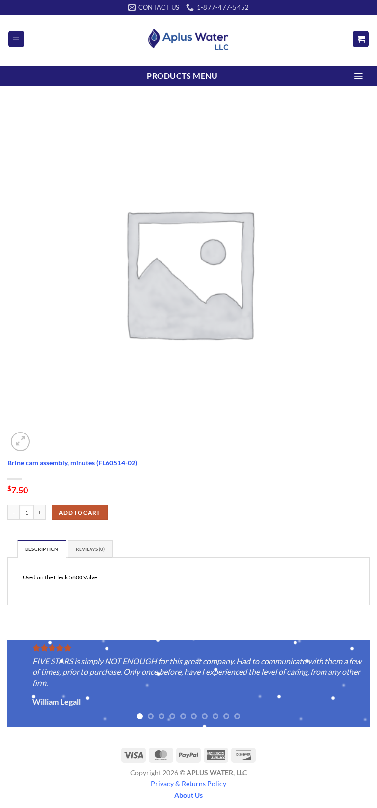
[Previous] (27, 684)
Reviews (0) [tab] (90, 549)
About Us (188, 795)
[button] (16, 39)
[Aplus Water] (188, 39)
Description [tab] (41, 549)
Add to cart (79, 512)
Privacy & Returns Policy (188, 783)
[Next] (350, 684)
